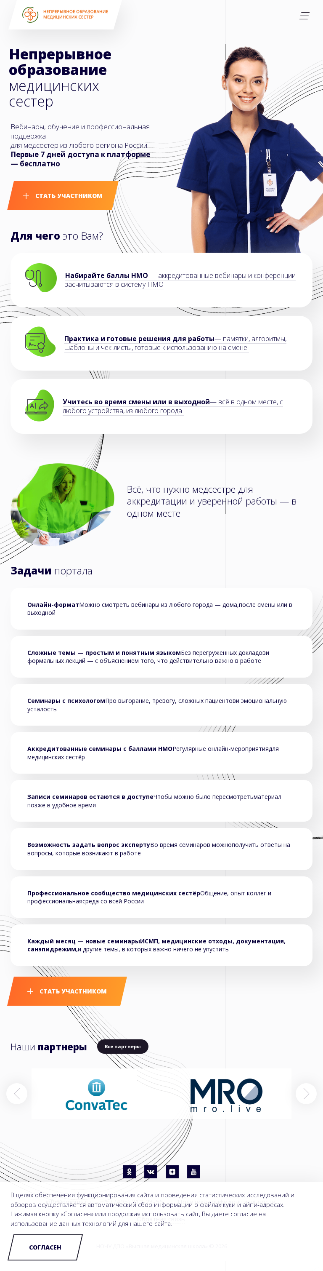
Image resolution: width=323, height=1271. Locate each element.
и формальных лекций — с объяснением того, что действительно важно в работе (148, 657)
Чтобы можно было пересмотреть (204, 797)
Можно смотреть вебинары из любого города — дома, (159, 605)
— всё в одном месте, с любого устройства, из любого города (173, 406)
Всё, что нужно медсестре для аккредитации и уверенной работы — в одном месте (212, 501)
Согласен (45, 1247)
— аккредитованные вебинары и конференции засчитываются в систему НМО (180, 280)
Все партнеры (123, 1046)
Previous (16, 1093)
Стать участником (68, 196)
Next (306, 1093)
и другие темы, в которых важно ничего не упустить (156, 945)
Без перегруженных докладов (223, 653)
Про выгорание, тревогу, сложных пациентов (170, 701)
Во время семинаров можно (191, 845)
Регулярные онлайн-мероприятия (220, 749)
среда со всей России (113, 901)
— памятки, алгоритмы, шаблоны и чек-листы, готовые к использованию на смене (175, 343)
